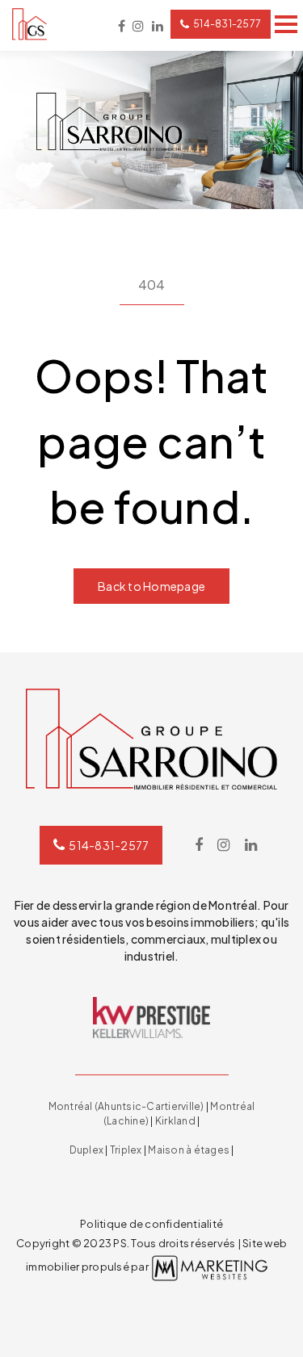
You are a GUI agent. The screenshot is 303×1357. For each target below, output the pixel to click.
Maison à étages (188, 1150)
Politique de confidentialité (151, 1223)
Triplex (126, 1150)
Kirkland (175, 1121)
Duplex (86, 1150)
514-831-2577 (227, 24)
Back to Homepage (151, 586)
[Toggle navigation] (286, 24)
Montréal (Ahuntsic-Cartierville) (126, 1106)
